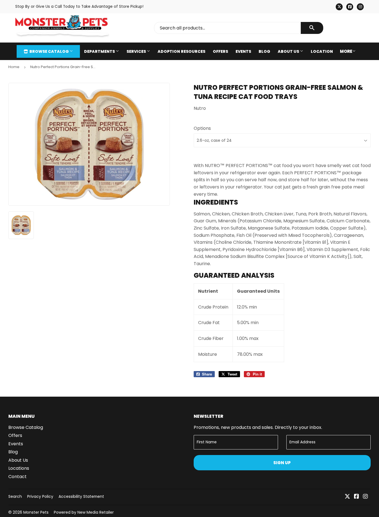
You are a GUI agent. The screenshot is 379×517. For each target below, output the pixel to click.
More (346, 51)
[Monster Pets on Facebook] (356, 497)
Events (243, 51)
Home (13, 66)
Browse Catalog (49, 51)
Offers (220, 51)
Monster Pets (36, 512)
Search (15, 496)
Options (202, 128)
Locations (18, 468)
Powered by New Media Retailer (84, 512)
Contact (17, 476)
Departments (100, 51)
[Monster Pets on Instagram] (365, 497)
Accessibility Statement (81, 496)
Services (137, 51)
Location (322, 51)
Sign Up (282, 463)
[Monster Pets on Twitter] (347, 497)
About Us (289, 51)
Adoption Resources (181, 51)
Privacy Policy (40, 496)
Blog (264, 51)
